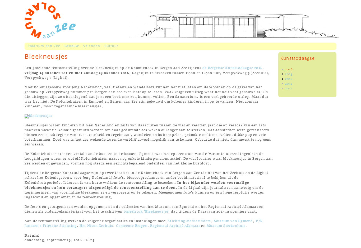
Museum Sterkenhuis (226, 226)
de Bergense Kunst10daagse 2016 (232, 68)
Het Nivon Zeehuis (96, 226)
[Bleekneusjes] (38, 116)
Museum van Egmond (233, 221)
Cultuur (111, 46)
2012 (288, 83)
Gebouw (71, 46)
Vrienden (91, 46)
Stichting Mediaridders (189, 221)
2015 (289, 74)
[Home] (50, 20)
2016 (289, 69)
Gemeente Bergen (131, 226)
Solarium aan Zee (44, 46)
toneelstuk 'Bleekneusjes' (147, 212)
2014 (289, 79)
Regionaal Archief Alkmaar (175, 226)
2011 (288, 88)
